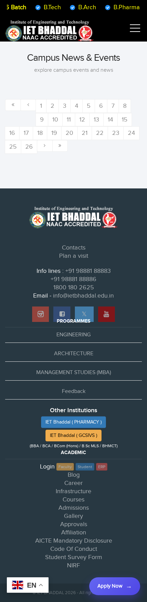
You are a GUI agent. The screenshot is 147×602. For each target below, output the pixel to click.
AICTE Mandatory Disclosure (73, 540)
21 (85, 133)
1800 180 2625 (73, 287)
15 (125, 119)
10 (55, 119)
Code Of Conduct (73, 549)
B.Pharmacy (127, 7)
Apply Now (109, 586)
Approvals (73, 524)
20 (69, 133)
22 (100, 133)
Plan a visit (73, 255)
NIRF (73, 565)
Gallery (73, 516)
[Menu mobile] (135, 29)
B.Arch (85, 7)
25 (13, 146)
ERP (101, 466)
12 (82, 119)
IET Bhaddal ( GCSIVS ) (73, 435)
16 (12, 133)
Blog (74, 474)
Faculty (65, 466)
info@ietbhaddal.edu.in (83, 295)
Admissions (73, 507)
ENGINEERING (73, 335)
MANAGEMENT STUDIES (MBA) (73, 372)
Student (85, 466)
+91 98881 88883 (88, 271)
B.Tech (49, 7)
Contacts (73, 247)
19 (54, 133)
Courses (73, 499)
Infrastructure (73, 491)
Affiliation (73, 532)
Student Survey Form (73, 557)
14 (110, 119)
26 (29, 146)
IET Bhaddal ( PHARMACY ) (73, 422)
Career (73, 483)
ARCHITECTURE (73, 353)
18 (40, 133)
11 (69, 119)
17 (26, 133)
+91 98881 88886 (73, 279)
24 (131, 133)
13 (96, 119)
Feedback (73, 391)
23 (115, 133)
